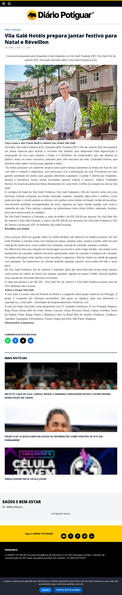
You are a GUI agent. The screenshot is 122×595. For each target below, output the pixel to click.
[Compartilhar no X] (23, 341)
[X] (84, 536)
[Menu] (3, 3)
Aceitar (45, 590)
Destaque (16, 29)
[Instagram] (70, 536)
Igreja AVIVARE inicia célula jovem (25, 478)
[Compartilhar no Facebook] (15, 341)
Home (7, 29)
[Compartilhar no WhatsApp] (8, 341)
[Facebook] (77, 536)
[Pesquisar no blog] (9, 3)
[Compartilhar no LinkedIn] (31, 341)
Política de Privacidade (68, 589)
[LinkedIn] (91, 536)
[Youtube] (63, 536)
